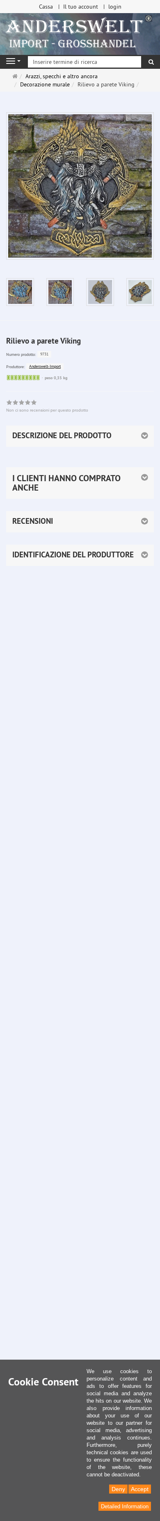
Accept (140, 1489)
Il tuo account (80, 6)
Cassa (46, 6)
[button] (80, 483)
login (114, 6)
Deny (118, 1489)
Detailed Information (125, 1506)
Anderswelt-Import (45, 366)
